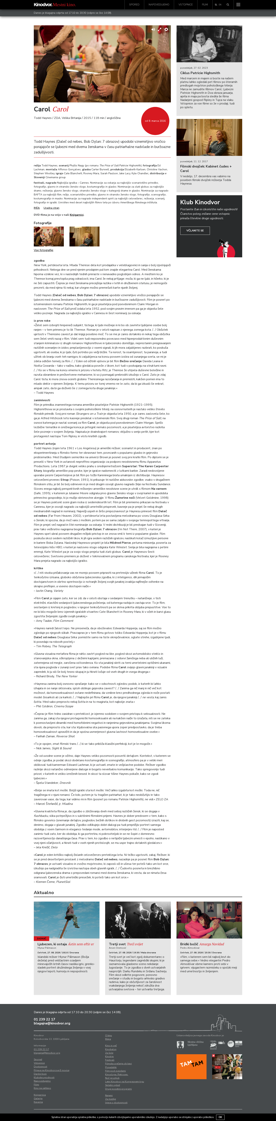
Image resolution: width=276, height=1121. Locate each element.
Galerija (38, 1098)
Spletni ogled (112, 1085)
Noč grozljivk (112, 1078)
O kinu (108, 1035)
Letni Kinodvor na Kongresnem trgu (124, 1081)
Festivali (109, 1060)
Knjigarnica (40, 1095)
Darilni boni (40, 1074)
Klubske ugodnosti (44, 1077)
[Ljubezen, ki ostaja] (67, 920)
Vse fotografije (43, 250)
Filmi (205, 4)
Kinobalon (110, 1049)
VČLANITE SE (195, 230)
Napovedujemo (159, 4)
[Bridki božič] (209, 920)
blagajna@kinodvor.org (52, 1023)
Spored (134, 4)
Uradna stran (51, 208)
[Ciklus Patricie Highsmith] (209, 44)
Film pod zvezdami (115, 1071)
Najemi (109, 1095)
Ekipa (108, 1039)
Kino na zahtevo (42, 1088)
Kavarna (38, 1102)
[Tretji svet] (138, 920)
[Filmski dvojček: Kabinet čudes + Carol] (209, 137)
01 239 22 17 (44, 1019)
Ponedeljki (111, 1067)
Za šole (109, 1053)
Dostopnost (40, 1066)
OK (220, 1117)
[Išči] (228, 5)
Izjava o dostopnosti (116, 1102)
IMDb (37, 208)
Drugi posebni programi (118, 1089)
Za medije (110, 1099)
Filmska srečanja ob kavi (118, 1063)
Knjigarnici (77, 215)
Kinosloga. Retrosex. (116, 1074)
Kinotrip (109, 1056)
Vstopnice (186, 4)
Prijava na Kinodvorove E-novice (51, 1070)
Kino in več (111, 1045)
